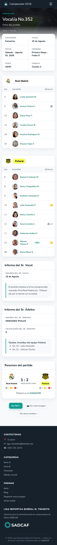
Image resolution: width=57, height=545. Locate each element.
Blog (6, 492)
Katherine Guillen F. (29, 233)
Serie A (7, 462)
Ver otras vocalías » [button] (28, 413)
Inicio (5, 30)
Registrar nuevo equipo (14, 496)
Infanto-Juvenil (10, 474)
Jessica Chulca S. (27, 106)
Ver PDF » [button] (15, 405)
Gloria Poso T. (26, 115)
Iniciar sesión (9, 500)
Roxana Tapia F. (27, 143)
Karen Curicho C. (27, 224)
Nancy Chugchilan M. (29, 186)
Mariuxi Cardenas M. (29, 177)
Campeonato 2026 (21, 4)
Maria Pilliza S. (26, 252)
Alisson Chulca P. (24, 242)
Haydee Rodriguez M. (30, 134)
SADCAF (14, 517)
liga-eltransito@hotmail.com (20, 443)
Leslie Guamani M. (28, 96)
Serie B (7, 466)
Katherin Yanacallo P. (29, 195)
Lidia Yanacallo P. (28, 205)
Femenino (8, 470)
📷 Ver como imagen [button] (36, 405)
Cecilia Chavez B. (28, 125)
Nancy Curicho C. (27, 214)
